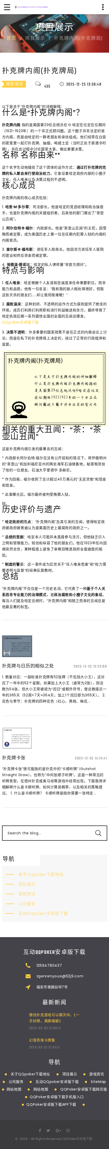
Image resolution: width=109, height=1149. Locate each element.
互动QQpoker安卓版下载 (43, 913)
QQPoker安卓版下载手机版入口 (57, 1096)
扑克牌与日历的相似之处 (28, 666)
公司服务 (27, 904)
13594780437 (49, 965)
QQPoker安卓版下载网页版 (83, 1089)
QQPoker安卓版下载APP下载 (51, 1104)
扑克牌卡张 (14, 758)
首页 (11, 38)
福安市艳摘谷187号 (52, 987)
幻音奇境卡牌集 (42, 1040)
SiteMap (98, 1081)
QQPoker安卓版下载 (77, 1139)
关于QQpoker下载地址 (41, 874)
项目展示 (27, 884)
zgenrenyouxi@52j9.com (60, 976)
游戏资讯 (27, 894)
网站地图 (14, 1089)
